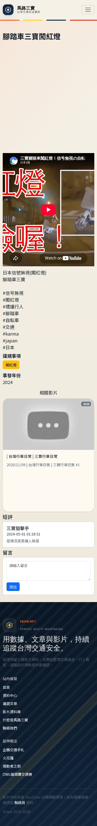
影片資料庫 (12, 711)
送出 (13, 586)
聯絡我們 (10, 728)
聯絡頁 (19, 802)
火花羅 (8, 758)
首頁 (6, 687)
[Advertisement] (48, 102)
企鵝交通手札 (13, 749)
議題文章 (10, 703)
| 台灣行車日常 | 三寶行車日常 (32, 456)
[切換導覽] (88, 9)
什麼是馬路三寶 (15, 720)
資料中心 (10, 695)
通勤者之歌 (12, 766)
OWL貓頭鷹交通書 (17, 774)
